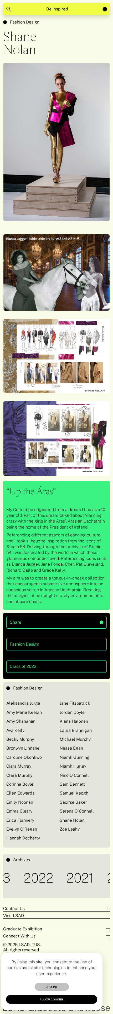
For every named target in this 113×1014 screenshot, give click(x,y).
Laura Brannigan (76, 730)
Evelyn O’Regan (21, 829)
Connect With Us (19, 936)
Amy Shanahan (20, 721)
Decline (52, 986)
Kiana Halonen (74, 721)
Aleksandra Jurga (23, 703)
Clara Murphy (19, 775)
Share (37, 620)
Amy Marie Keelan (24, 712)
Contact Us (14, 908)
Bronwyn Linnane (22, 748)
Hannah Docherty (23, 838)
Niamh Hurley (73, 766)
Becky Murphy (20, 739)
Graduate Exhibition (22, 928)
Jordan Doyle (72, 712)
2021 (65, 877)
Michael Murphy (75, 739)
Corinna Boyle (19, 784)
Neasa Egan (71, 748)
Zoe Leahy (70, 829)
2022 (24, 877)
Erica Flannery (20, 820)
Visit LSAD (13, 915)
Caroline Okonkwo (24, 757)
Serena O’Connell (77, 811)
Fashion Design (24, 22)
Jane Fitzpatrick (75, 703)
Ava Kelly (15, 730)
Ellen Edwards (20, 793)
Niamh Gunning (75, 757)
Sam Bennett (72, 784)
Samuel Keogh (74, 793)
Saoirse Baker (73, 802)
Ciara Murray (18, 766)
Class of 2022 (23, 666)
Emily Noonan (19, 802)
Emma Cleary (19, 811)
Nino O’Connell (74, 775)
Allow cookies (52, 999)
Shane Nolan (72, 820)
